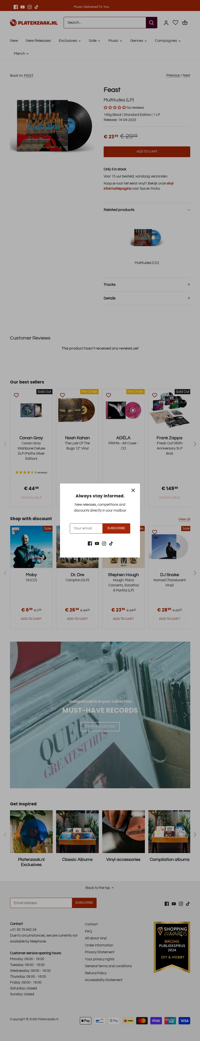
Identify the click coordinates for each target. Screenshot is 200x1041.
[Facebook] (90, 543)
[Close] (133, 490)
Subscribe (116, 528)
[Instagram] (104, 543)
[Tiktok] (111, 543)
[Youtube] (97, 543)
